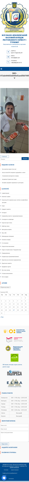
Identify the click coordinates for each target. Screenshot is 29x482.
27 (14, 310)
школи (20, 364)
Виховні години (6, 196)
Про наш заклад (6, 270)
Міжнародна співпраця (8, 236)
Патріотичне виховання (8, 246)
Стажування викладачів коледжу (10, 175)
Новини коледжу (6, 239)
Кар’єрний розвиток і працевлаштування (12, 216)
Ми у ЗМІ (4, 232)
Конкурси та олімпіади (8, 219)
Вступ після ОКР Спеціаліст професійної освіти (13, 172)
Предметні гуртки (6, 266)
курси (15, 364)
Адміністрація (5, 193)
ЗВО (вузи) (5, 364)
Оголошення (5, 243)
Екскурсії (4, 212)
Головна (6, 470)
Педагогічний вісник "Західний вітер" (11, 249)
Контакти (11, 478)
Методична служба (7, 229)
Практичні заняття (7, 263)
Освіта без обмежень (5, 156)
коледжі (11, 364)
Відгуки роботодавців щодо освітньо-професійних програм (15, 201)
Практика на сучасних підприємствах (11, 260)
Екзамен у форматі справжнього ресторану (12, 182)
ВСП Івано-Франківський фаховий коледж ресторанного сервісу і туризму (14, 38)
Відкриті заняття (6, 209)
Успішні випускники (7, 273)
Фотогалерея (5, 276)
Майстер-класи (5, 226)
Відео (3, 205)
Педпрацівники (6, 253)
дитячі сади (6, 367)
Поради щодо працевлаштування (10, 256)
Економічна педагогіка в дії (9, 169)
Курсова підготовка (7, 222)
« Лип (1, 317)
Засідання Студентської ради (9, 179)
